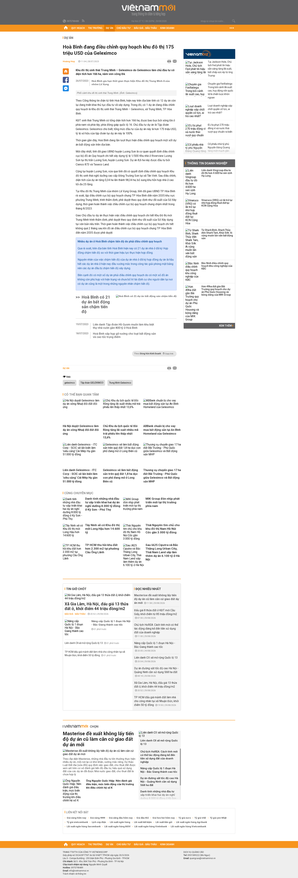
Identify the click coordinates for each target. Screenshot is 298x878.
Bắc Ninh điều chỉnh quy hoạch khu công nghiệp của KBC (216, 266)
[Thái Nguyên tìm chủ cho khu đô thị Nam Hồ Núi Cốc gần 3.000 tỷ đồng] (133, 532)
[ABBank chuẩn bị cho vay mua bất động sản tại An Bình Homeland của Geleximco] (162, 407)
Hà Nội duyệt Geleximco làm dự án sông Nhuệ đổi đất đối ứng (81, 429)
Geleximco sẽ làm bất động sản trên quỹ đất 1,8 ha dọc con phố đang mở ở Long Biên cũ (120, 475)
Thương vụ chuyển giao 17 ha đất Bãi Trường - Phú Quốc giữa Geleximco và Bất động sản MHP (162, 475)
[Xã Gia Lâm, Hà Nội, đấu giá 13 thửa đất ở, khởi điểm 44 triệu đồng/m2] (98, 596)
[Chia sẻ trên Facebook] (66, 80)
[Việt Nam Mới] (149, 10)
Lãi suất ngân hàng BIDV (117, 826)
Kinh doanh (167, 28)
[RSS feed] (83, 20)
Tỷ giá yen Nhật (218, 818)
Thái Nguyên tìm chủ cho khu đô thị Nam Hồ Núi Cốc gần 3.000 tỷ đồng (163, 528)
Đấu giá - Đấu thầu (145, 28)
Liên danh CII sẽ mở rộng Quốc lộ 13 (84, 643)
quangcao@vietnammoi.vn (203, 858)
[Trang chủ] (65, 28)
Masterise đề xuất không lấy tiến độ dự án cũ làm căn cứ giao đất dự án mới (156, 599)
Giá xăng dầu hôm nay (121, 818)
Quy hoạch (78, 28)
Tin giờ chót (76, 589)
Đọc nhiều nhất (148, 589)
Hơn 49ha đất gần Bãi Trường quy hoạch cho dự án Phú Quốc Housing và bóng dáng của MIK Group (216, 290)
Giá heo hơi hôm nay (163, 818)
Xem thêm (225, 325)
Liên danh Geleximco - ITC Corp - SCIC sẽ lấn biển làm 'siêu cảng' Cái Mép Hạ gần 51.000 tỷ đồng (80, 475)
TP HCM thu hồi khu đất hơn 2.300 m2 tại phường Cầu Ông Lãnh (102, 548)
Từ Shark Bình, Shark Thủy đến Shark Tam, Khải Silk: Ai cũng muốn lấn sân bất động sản (217, 234)
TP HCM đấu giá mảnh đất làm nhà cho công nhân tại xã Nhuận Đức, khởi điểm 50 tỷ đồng (156, 701)
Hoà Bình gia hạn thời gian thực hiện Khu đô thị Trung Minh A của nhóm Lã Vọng (131, 83)
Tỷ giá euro (184, 818)
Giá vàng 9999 (97, 818)
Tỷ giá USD (200, 818)
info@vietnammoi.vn (79, 871)
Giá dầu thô (142, 818)
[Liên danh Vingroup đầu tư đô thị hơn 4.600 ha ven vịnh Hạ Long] (192, 182)
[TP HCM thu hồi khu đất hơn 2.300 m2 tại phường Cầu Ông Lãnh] (73, 555)
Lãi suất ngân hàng (120, 822)
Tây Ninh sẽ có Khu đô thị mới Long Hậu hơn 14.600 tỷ (102, 528)
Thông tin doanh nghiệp (207, 163)
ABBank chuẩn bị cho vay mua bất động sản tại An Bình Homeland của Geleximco (162, 429)
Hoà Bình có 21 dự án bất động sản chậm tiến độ (96, 304)
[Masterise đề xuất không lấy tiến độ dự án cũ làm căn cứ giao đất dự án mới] (99, 752)
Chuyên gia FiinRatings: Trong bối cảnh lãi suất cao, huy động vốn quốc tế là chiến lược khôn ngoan (220, 90)
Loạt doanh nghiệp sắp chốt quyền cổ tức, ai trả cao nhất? (220, 109)
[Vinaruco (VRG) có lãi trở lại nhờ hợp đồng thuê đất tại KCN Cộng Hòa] (192, 212)
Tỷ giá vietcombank (77, 822)
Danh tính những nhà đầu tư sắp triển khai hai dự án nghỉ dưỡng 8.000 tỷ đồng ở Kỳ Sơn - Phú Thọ (102, 504)
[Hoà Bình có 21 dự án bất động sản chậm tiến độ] (146, 304)
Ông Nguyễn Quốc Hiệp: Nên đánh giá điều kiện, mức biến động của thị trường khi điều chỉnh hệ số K (110, 784)
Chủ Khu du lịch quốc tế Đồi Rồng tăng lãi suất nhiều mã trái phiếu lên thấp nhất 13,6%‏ (120, 431)
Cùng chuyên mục (78, 493)
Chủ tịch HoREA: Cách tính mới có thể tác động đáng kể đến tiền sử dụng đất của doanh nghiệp (156, 628)
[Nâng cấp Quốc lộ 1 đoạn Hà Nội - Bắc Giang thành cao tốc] (75, 628)
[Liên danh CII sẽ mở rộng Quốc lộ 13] (160, 734)
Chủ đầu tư (124, 28)
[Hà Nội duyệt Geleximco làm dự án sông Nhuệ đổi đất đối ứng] (81, 407)
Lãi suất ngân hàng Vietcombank (188, 826)
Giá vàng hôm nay (76, 818)
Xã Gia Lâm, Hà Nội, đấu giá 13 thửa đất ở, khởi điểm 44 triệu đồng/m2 (96, 606)
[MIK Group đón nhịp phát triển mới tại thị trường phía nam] (133, 508)
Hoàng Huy (69, 61)
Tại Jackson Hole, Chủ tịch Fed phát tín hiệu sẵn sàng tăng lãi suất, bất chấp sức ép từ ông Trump (220, 68)
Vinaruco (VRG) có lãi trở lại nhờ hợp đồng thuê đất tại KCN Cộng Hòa (216, 203)
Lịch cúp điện (99, 822)
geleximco (69, 383)
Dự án (109, 28)
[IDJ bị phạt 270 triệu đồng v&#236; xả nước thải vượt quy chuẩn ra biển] (195, 131)
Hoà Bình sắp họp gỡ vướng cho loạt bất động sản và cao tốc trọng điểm (124, 335)
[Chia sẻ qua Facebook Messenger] (66, 88)
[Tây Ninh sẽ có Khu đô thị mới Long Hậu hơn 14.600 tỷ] (73, 532)
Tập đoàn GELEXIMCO (92, 383)
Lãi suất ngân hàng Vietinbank (150, 826)
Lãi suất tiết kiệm (143, 822)
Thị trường (95, 28)
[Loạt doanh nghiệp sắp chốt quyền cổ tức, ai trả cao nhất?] (195, 111)
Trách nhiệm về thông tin (74, 874)
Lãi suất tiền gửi (164, 822)
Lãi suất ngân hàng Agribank (191, 822)
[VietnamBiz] (198, 53)
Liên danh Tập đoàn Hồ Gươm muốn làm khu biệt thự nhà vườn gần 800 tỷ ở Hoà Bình (123, 326)
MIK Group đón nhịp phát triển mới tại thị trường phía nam (163, 502)
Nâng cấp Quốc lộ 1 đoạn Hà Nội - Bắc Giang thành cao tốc (110, 623)
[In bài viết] (168, 61)
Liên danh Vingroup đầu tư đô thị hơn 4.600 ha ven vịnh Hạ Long (216, 173)
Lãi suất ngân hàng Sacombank (84, 826)
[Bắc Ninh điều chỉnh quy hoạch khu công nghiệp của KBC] (192, 271)
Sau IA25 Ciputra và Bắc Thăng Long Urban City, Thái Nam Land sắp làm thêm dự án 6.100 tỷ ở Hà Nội (163, 552)
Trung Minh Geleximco (120, 383)
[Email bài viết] (174, 61)
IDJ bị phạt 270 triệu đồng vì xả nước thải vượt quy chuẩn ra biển (220, 128)
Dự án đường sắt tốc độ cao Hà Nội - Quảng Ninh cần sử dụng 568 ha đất (159, 782)
